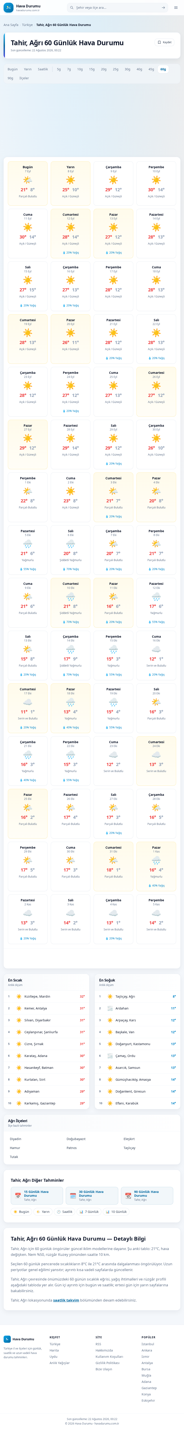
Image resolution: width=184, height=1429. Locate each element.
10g (80, 69)
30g (127, 69)
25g (115, 69)
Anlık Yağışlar (60, 1363)
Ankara (147, 1350)
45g (151, 69)
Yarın (28, 69)
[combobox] (117, 7)
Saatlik (43, 69)
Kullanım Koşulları (109, 1356)
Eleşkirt (129, 1139)
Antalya (147, 1363)
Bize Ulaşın (104, 1369)
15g (92, 69)
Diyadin (15, 1139)
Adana (146, 1382)
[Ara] (163, 7)
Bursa (146, 1369)
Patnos (72, 1148)
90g (10, 78)
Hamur (15, 1148)
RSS (98, 1344)
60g (163, 69)
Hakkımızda (104, 1350)
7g (69, 69)
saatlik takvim (66, 1300)
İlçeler (24, 78)
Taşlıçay (129, 1148)
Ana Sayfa (11, 25)
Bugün (13, 69)
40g (139, 69)
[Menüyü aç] (175, 7)
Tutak (14, 1157)
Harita (54, 1350)
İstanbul (148, 1344)
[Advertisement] (92, 120)
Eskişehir (148, 1400)
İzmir (145, 1356)
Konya (146, 1394)
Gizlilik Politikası (108, 1363)
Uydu (53, 1356)
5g (59, 69)
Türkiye (27, 25)
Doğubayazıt (76, 1139)
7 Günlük (89, 1211)
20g (104, 69)
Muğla (146, 1375)
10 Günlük (116, 1211)
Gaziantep (149, 1388)
